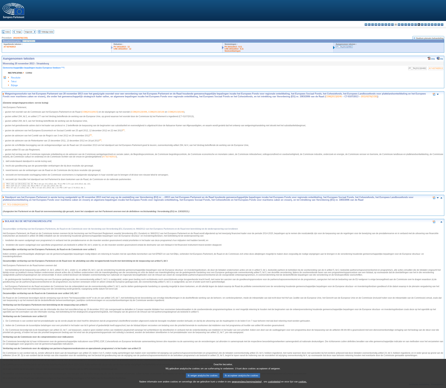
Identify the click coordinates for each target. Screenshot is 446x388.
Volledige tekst (47, 32)
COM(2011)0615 (90, 112)
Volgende (28, 32)
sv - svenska (442, 24)
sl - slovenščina (435, 24)
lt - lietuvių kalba (409, 24)
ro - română (429, 24)
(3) (4, 188)
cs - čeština (372, 24)
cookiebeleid (274, 381)
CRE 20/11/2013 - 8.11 (234, 49)
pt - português (425, 24)
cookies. (302, 381)
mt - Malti (415, 24)
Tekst (14, 81)
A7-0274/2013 (10, 47)
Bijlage (14, 85)
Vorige (18, 32)
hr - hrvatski (399, 24)
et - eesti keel (382, 24)
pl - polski (422, 24)
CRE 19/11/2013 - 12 (122, 49)
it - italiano (402, 24)
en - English (389, 24)
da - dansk (376, 24)
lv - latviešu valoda (405, 24)
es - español (369, 24)
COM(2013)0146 (156, 112)
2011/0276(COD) (20, 38)
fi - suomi (438, 24)
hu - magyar (412, 24)
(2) (4, 186)
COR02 (29, 73)
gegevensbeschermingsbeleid (247, 381)
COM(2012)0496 (139, 112)
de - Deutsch (379, 24)
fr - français (392, 24)
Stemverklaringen (233, 51)
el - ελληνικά (386, 24)
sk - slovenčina (432, 24)
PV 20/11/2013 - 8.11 (233, 47)
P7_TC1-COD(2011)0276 (15, 204)
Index (7, 32)
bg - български (366, 24)
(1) (4, 184)
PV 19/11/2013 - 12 (122, 47)
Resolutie (15, 77)
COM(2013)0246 (333, 96)
